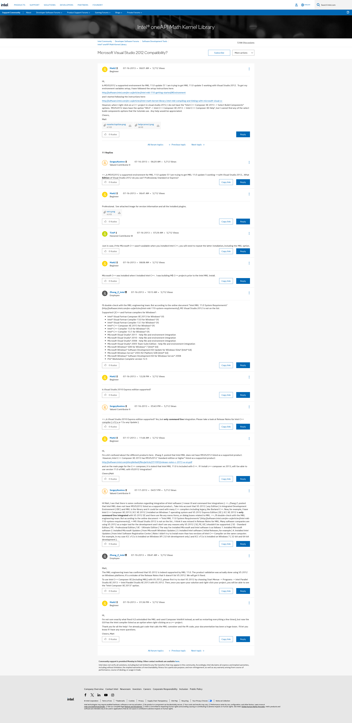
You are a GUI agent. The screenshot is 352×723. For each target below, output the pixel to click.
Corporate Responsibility (165, 689)
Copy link (226, 182)
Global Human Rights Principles (253, 706)
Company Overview (94, 689)
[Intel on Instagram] (112, 695)
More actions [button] (241, 52)
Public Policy (196, 689)
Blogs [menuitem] (117, 12)
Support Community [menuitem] (11, 12)
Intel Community (105, 41)
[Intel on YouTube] (106, 695)
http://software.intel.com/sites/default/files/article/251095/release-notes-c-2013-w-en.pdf (147, 462)
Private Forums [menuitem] (133, 12)
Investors (137, 689)
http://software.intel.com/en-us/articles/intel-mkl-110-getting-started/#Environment (144, 92)
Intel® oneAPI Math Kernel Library (112, 44)
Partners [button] (83, 4)
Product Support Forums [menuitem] (77, 12)
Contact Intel (111, 689)
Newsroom (125, 689)
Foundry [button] (98, 4)
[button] (249, 68)
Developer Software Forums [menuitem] (48, 12)
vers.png (111, 211)
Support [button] (34, 4)
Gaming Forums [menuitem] (102, 12)
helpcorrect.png (146, 124)
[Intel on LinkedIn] (99, 695)
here (177, 661)
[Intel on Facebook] (85, 695)
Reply (243, 134)
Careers (147, 689)
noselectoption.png (116, 124)
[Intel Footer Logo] (70, 698)
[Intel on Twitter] (92, 695)
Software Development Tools (154, 41)
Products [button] (19, 4)
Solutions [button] (50, 4)
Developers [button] (66, 4)
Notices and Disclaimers (133, 706)
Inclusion (183, 689)
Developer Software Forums (127, 41)
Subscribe (219, 52)
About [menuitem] (28, 12)
